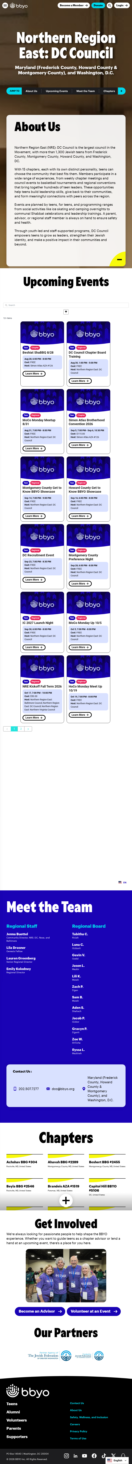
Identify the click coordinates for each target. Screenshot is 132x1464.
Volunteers (16, 1420)
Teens (11, 1403)
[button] (5, 5)
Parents (13, 1428)
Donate (98, 5)
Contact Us (77, 1403)
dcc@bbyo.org (63, 1089)
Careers (75, 1424)
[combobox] (117, 1460)
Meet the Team (85, 91)
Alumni (13, 1412)
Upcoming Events (57, 91)
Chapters (109, 91)
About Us (31, 91)
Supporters (17, 1436)
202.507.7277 (29, 1089)
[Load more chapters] (66, 1200)
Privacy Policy (78, 1431)
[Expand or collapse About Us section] (117, 259)
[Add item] (122, 91)
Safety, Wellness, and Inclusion (89, 1417)
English (118, 1460)
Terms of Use (78, 1438)
